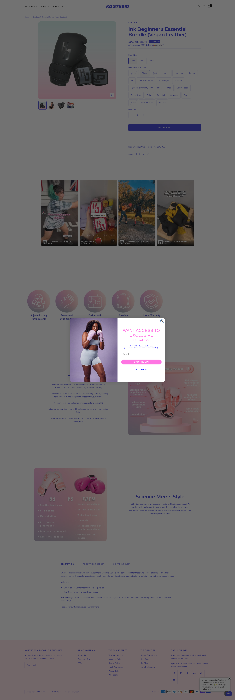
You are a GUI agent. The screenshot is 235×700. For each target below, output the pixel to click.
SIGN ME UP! (141, 362)
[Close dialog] (162, 321)
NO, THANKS (141, 369)
